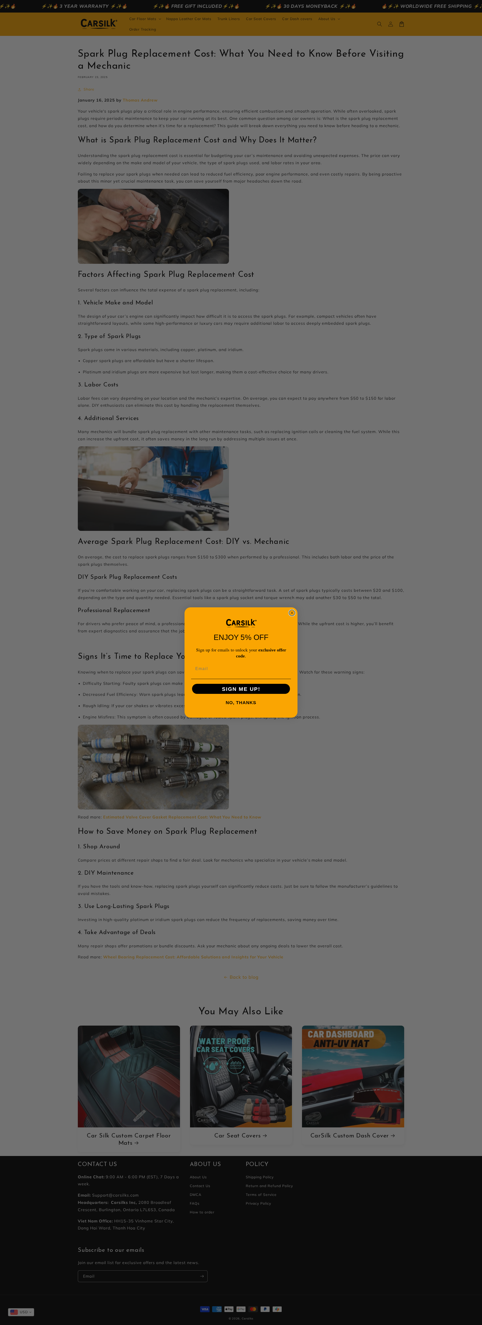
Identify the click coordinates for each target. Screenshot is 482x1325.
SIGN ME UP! (241, 689)
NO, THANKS (241, 702)
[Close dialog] (292, 613)
